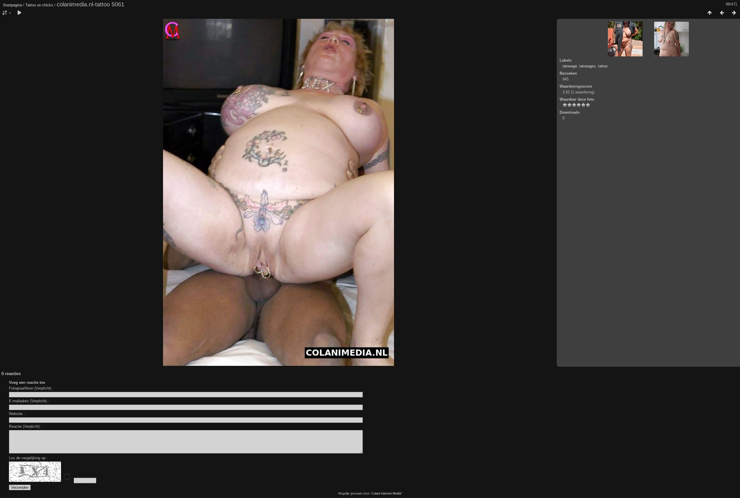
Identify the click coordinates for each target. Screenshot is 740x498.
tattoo (603, 66)
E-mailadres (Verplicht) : (29, 401)
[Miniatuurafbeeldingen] (710, 13)
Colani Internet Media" (386, 493)
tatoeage (570, 66)
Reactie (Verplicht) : (25, 426)
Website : (17, 414)
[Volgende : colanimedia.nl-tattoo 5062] (734, 13)
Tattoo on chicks (39, 5)
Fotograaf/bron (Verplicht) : (31, 388)
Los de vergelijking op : (28, 458)
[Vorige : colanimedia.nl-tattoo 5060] (722, 13)
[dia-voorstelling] (19, 13)
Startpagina (12, 5)
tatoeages (587, 66)
